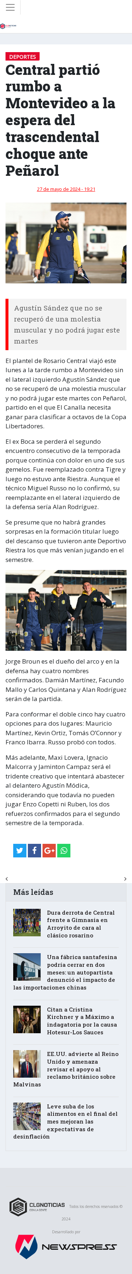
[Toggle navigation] (10, 7)
